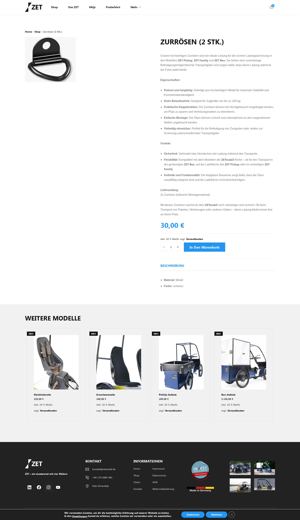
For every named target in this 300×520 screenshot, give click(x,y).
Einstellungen (79, 516)
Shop (37, 31)
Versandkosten (194, 239)
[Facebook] (39, 487)
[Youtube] (58, 487)
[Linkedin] (29, 487)
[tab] (172, 267)
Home (28, 31)
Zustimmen (192, 514)
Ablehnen (216, 514)
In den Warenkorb (204, 247)
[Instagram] (48, 487)
